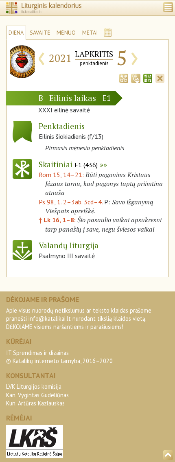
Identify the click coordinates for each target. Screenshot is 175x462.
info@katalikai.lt (49, 318)
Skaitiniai (68, 164)
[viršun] (168, 455)
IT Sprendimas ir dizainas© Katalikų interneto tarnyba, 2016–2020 (59, 357)
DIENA (16, 32)
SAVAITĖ (40, 32)
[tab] (123, 77)
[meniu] (168, 7)
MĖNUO (66, 32)
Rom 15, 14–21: (62, 175)
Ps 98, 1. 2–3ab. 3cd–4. (71, 202)
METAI (90, 32)
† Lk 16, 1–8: (58, 220)
